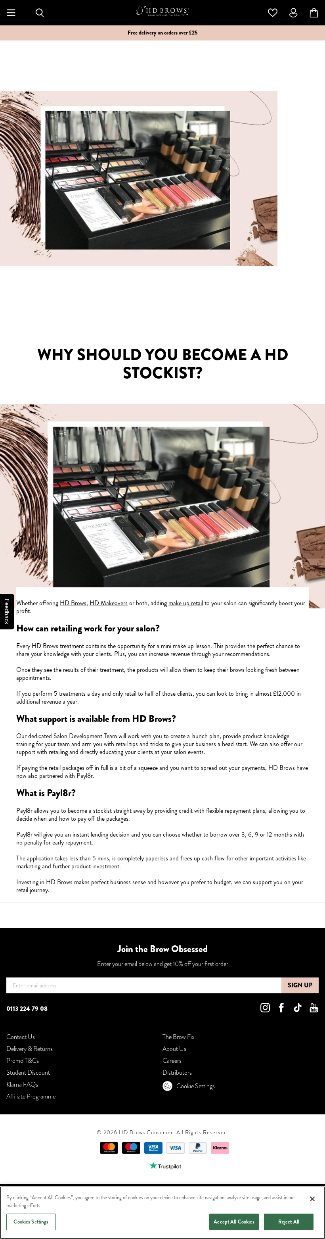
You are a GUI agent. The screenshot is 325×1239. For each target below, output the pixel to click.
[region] (162, 1212)
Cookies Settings (30, 1222)
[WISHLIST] (272, 12)
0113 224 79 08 (27, 1008)
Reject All (288, 1222)
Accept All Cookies (234, 1222)
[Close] (312, 1199)
